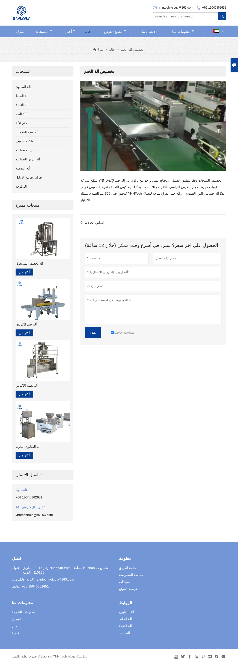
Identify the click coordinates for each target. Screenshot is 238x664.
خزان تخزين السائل (29, 177)
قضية (15, 633)
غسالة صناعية (25, 150)
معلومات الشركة (23, 612)
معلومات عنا (181, 31)
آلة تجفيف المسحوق (29, 263)
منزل (20, 31)
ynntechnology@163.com (176, 7)
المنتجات (42, 31)
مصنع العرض (113, 31)
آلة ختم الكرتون (26, 324)
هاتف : (16, 586)
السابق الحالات (92, 222)
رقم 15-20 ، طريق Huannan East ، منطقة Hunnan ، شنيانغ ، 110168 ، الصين (65, 570)
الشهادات (125, 582)
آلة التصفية (23, 168)
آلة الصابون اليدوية (28, 446)
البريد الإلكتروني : (24, 579)
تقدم (93, 332)
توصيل (16, 619)
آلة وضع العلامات (27, 132)
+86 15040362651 (214, 7)
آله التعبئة (22, 105)
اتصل (16, 558)
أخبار (68, 31)
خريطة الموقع (128, 589)
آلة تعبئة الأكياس (27, 385)
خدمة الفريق (127, 568)
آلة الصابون (23, 87)
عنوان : (16, 568)
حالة (88, 31)
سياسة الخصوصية (131, 575)
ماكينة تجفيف (25, 141)
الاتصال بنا (149, 31)
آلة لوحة (21, 186)
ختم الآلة (21, 123)
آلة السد (21, 114)
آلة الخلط (22, 96)
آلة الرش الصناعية (28, 159)
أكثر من (24, 272)
